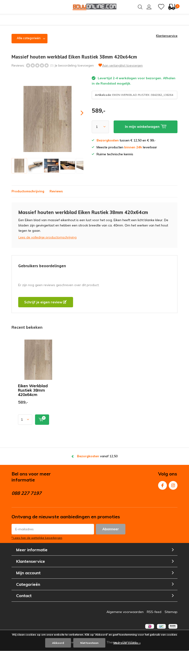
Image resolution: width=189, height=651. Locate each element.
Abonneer (110, 529)
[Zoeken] (140, 7)
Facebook (162, 485)
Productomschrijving (28, 191)
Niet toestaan (89, 643)
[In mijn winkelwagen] (42, 419)
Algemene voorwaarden (125, 612)
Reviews (56, 191)
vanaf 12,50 (97, 456)
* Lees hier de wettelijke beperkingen (37, 538)
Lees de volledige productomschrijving (47, 237)
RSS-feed (154, 612)
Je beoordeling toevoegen (74, 65)
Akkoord (58, 643)
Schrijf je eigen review (43, 302)
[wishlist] (161, 7)
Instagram (173, 485)
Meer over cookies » (127, 643)
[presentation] (77, 113)
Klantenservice (166, 36)
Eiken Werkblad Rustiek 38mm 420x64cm (33, 390)
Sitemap (171, 612)
